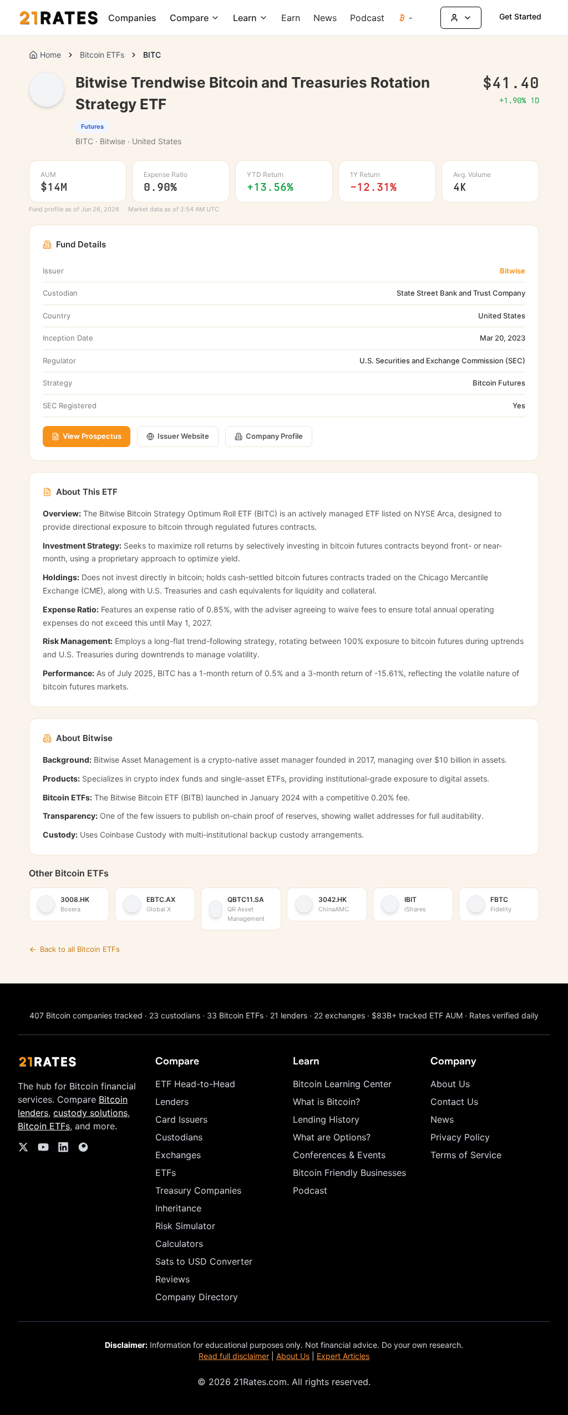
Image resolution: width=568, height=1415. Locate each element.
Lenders (172, 1101)
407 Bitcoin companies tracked (86, 1015)
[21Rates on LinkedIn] (63, 1147)
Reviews (172, 1279)
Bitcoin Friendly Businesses (349, 1172)
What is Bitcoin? (326, 1101)
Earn (290, 17)
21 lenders (288, 1015)
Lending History (326, 1119)
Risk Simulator (185, 1225)
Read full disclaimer (234, 1356)
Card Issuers (181, 1119)
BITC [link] (152, 54)
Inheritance (178, 1208)
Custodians (178, 1137)
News (325, 17)
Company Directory (196, 1296)
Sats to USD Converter (203, 1261)
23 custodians (174, 1015)
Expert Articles (343, 1356)
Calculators (179, 1243)
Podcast (367, 17)
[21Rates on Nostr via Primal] (83, 1147)
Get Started (520, 16)
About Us (450, 1083)
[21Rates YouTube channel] (43, 1147)
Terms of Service (465, 1154)
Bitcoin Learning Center (342, 1083)
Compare (189, 17)
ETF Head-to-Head (195, 1083)
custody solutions (90, 1112)
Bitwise (512, 270)
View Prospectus (92, 436)
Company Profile (274, 436)
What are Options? (332, 1137)
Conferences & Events (339, 1154)
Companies (132, 17)
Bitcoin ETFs (102, 54)
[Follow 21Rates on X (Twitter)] (23, 1147)
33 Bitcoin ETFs (235, 1015)
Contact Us (454, 1101)
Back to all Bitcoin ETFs (80, 949)
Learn (245, 17)
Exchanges (178, 1154)
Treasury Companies (198, 1190)
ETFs (165, 1172)
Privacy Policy (460, 1137)
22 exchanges (339, 1015)
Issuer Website (183, 436)
